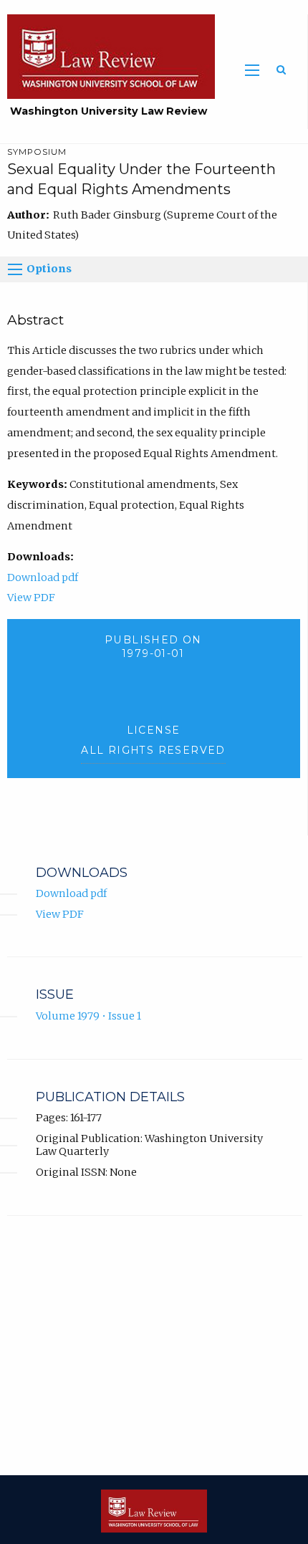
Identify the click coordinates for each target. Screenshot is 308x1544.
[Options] (15, 269)
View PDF (31, 597)
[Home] (107, 55)
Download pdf (42, 577)
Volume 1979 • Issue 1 (88, 1016)
